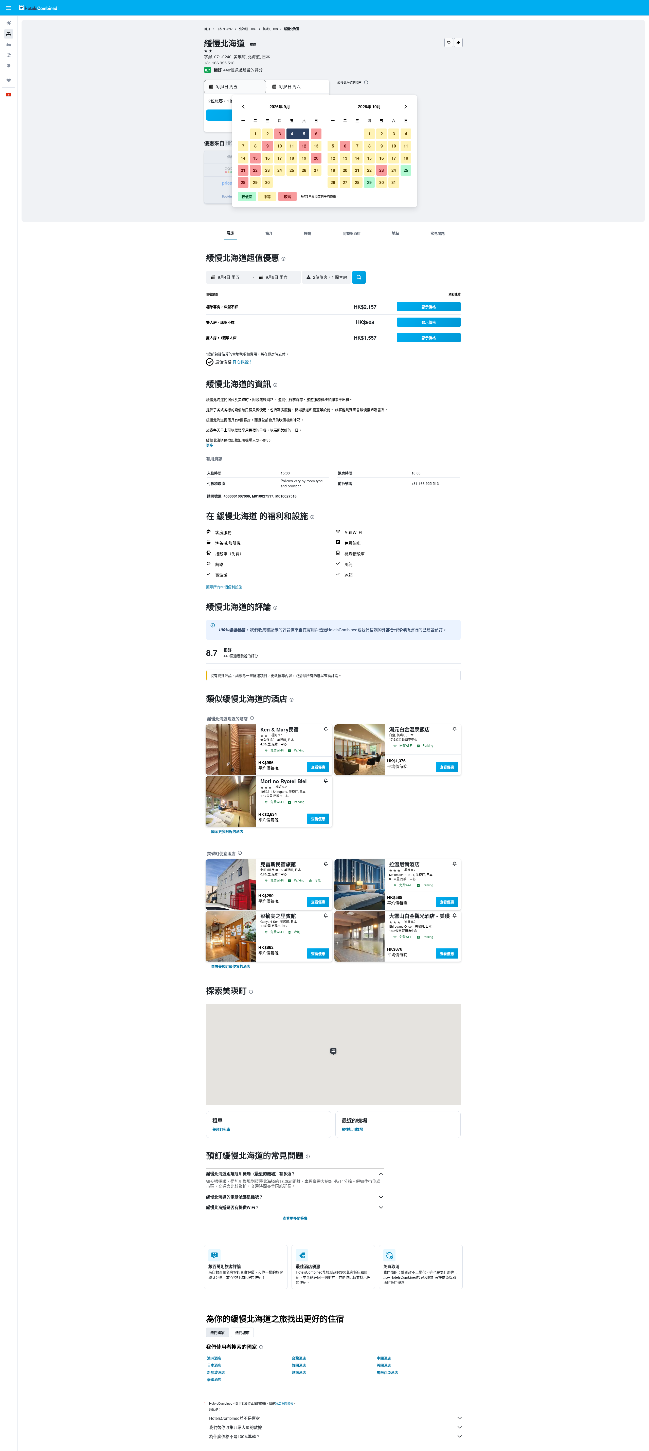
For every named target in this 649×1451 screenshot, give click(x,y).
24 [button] (279, 170)
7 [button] (243, 146)
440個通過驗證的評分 (243, 70)
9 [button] (267, 146)
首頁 (207, 29)
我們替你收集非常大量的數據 (235, 1427)
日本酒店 (214, 1365)
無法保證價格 (284, 1403)
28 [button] (243, 182)
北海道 (243, 29)
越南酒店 (299, 1372)
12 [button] (304, 146)
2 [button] (267, 134)
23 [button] (267, 170)
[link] (227, 831)
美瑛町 (267, 29)
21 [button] (243, 170)
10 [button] (279, 146)
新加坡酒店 (216, 1372)
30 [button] (267, 182)
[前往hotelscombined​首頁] (38, 7)
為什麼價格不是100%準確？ (234, 1436)
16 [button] (267, 158)
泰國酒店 (214, 1379)
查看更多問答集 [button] (295, 1218)
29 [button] (255, 182)
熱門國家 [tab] (217, 1332)
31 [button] (393, 182)
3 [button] (280, 134)
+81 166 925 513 (219, 63)
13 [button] (316, 146)
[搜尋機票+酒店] (8, 55)
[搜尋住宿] (8, 34)
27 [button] (316, 170)
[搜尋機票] (8, 23)
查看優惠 (318, 766)
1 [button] (255, 134)
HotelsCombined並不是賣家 (234, 1418)
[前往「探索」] (8, 66)
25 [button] (292, 170)
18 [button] (292, 158)
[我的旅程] (8, 80)
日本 (219, 29)
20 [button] (316, 158)
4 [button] (292, 134)
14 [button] (243, 158)
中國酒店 (384, 1358)
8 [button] (255, 146)
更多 (209, 445)
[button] (8, 7)
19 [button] (304, 158)
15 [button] (255, 158)
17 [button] (279, 158)
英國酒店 (384, 1365)
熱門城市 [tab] (242, 1332)
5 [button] (304, 134)
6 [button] (316, 134)
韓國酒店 (299, 1365)
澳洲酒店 (214, 1358)
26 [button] (304, 170)
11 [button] (292, 146)
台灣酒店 (299, 1358)
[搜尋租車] (8, 45)
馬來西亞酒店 (387, 1372)
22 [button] (255, 170)
